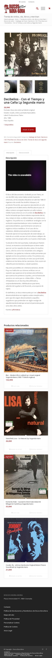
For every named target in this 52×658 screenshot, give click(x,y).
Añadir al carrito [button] (16, 449)
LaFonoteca (16, 310)
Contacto (31, 2)
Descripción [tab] (10, 153)
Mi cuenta (22, 2)
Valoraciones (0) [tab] (24, 153)
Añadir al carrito (28, 130)
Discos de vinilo (22, 140)
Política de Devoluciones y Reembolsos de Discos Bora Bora (26, 611)
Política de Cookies (11, 627)
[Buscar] (36, 8)
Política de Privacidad (11, 619)
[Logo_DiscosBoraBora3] (21, 8)
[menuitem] (22, 1)
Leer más (16, 386)
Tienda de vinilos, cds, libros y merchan (21, 16)
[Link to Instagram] (43, 649)
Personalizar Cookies (12, 623)
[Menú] (41, 8)
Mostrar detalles (36, 386)
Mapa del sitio (9, 615)
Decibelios (17, 142)
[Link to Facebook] (46, 649)
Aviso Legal (8, 630)
